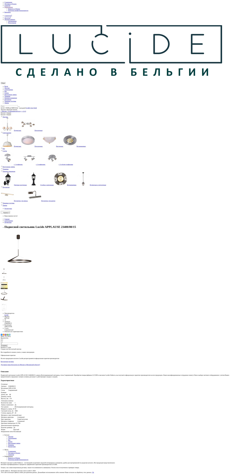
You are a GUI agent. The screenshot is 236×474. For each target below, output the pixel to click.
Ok (93, 472)
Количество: (4, 338)
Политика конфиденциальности (18, 10)
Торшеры (7, 96)
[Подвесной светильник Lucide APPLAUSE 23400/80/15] (19, 267)
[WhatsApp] (7, 335)
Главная (6, 219)
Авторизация (12, 21)
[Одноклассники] (3, 335)
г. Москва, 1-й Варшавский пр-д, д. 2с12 (13, 111)
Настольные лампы (10, 94)
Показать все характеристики (13, 331)
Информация (8, 7)
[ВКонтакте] (1, 335)
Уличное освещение (10, 98)
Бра (5, 91)
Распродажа (8, 208)
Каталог (6, 114)
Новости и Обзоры (14, 9)
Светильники (8, 89)
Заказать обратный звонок (9, 109)
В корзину (4, 345)
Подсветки (7, 99)
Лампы (6, 103)
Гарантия (7, 5)
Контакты (7, 12)
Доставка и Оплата (10, 4)
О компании (8, 2)
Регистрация (12, 23)
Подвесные (8, 222)
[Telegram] (10, 335)
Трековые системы (10, 101)
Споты (6, 93)
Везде (6, 86)
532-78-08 (31, 108)
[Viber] (5, 335)
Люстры (7, 88)
